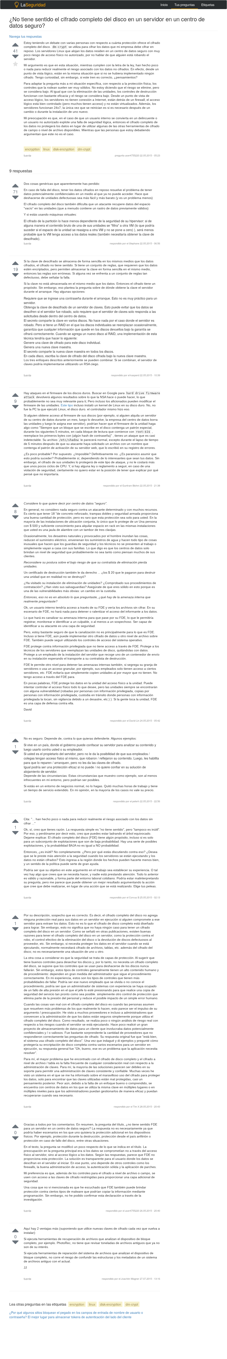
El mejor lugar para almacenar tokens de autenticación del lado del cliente (79, 1317)
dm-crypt (84, 149)
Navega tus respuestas (25, 36)
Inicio (164, 4)
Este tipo (67, 405)
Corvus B (134, 897)
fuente (27, 155)
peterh (136, 801)
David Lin (134, 720)
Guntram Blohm (131, 485)
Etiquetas (207, 4)
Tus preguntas (184, 4)
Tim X (136, 1106)
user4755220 (132, 155)
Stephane (134, 243)
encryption (32, 149)
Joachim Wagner (130, 1278)
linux (46, 149)
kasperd (135, 375)
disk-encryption (63, 149)
